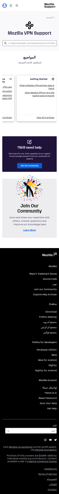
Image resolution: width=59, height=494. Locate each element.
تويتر (54, 284)
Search (17, 5)
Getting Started (38, 79)
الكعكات (53, 484)
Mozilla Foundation (46, 450)
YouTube (50, 440)
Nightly (53, 365)
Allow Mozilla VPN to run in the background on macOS (39, 94)
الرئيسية (49, 17)
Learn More (29, 230)
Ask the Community (30, 165)
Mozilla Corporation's (21, 447)
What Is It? (50, 393)
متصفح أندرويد (50, 322)
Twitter (55, 440)
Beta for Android (47, 360)
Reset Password (48, 398)
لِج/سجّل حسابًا (50, 387)
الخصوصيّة (52, 479)
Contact (52, 489)
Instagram (45, 440)
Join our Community (45, 289)
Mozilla (49, 255)
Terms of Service (47, 474)
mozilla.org (50, 469)
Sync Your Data (48, 403)
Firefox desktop (48, 317)
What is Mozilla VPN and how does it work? (36, 87)
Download (51, 311)
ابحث (5, 43)
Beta (54, 355)
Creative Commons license (42, 461)
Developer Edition (47, 349)
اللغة (55, 425)
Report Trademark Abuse (43, 273)
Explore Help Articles (45, 294)
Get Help (52, 408)
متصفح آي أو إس (49, 327)
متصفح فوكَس (50, 332)
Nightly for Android (46, 370)
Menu (11, 5)
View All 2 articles (45, 117)
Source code (50, 279)
